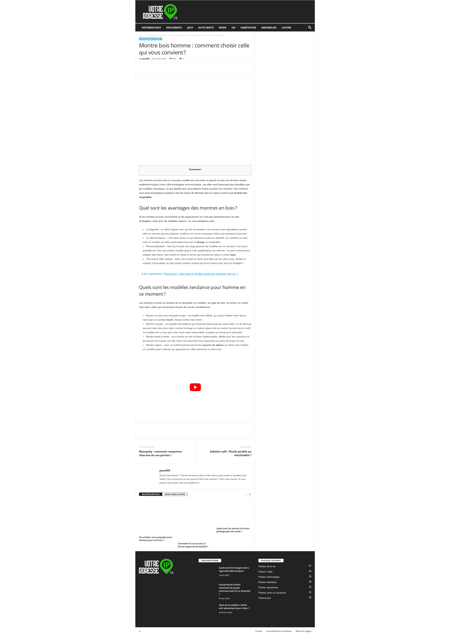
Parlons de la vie (266, 566)
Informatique (151, 27)
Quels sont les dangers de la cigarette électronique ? (234, 569)
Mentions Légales (303, 631)
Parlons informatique (268, 577)
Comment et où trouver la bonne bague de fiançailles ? (193, 545)
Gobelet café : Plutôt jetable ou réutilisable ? (230, 453)
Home (141, 35)
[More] (175, 68)
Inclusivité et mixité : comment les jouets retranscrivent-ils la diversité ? (234, 589)
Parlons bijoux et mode (157, 35)
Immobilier (268, 27)
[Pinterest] (158, 68)
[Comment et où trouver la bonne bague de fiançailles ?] (195, 520)
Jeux (190, 27)
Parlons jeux (264, 598)
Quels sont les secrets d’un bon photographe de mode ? (232, 530)
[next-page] (250, 494)
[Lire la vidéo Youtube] (195, 387)
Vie (233, 27)
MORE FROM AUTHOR (175, 494)
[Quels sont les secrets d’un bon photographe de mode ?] (234, 513)
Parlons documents (268, 587)
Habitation (248, 27)
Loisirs (286, 27)
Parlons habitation (267, 582)
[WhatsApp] (166, 68)
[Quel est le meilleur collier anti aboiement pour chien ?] (207, 612)
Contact (258, 631)
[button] (309, 27)
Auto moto (206, 27)
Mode (222, 27)
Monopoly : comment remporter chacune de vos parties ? (160, 453)
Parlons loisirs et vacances (272, 592)
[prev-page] (245, 494)
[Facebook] (142, 68)
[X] (150, 68)
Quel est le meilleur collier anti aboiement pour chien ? (234, 606)
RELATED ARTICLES (150, 494)
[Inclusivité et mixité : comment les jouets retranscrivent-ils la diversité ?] (207, 589)
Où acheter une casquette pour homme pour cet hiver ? (155, 539)
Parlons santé (265, 571)
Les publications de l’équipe (279, 631)
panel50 (145, 58)
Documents (174, 27)
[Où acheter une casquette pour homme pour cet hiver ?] (156, 517)
